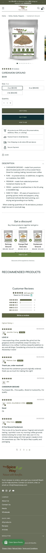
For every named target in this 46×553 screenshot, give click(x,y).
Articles (5, 530)
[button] (7, 69)
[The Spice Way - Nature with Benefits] (23, 8)
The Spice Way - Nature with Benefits (25, 543)
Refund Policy (17, 548)
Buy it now (23, 117)
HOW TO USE (23, 122)
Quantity (5, 99)
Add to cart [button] (23, 256)
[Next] (42, 2)
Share (7, 155)
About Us (5, 501)
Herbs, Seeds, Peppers (16, 16)
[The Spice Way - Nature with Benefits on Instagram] (6, 491)
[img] (7, 329)
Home (4, 16)
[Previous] (3, 2)
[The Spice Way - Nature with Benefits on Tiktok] (10, 491)
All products (6, 522)
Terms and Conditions (30, 548)
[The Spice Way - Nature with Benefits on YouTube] (13, 491)
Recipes (5, 526)
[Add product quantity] (4, 103)
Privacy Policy (7, 548)
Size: (5, 84)
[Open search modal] (38, 8)
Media (4, 508)
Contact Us (6, 505)
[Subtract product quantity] (10, 103)
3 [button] (23, 450)
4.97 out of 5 (28, 293)
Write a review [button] (23, 315)
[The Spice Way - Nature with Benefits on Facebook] (3, 491)
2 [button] (20, 450)
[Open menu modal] (3, 8)
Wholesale (6, 512)
